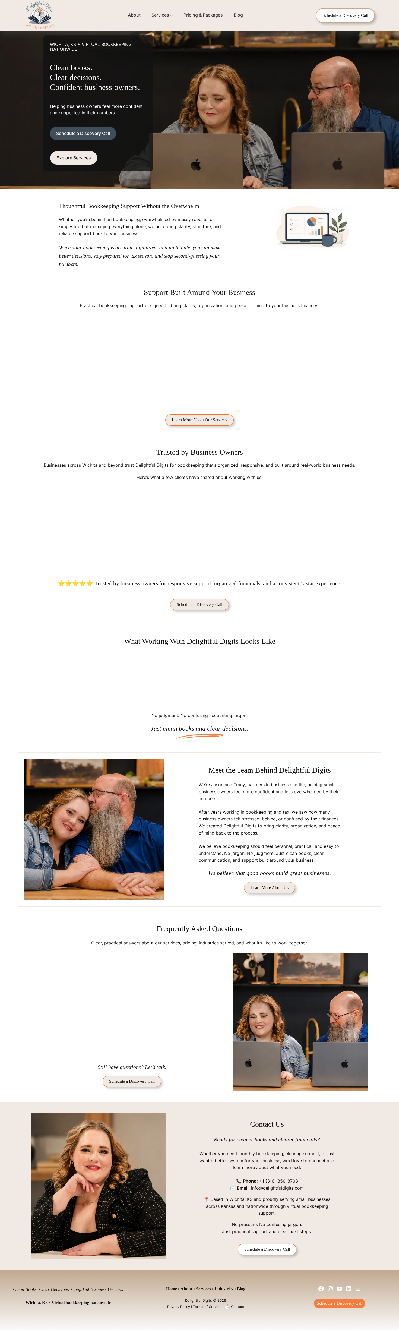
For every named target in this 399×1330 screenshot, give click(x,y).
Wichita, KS (240, 1199)
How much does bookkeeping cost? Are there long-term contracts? (128, 1013)
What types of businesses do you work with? (119, 975)
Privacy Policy (178, 1306)
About (186, 1289)
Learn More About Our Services (199, 420)
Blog (241, 1289)
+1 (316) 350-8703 (278, 1181)
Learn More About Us (270, 887)
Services (203, 1289)
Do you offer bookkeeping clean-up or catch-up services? (133, 992)
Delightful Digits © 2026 (205, 1300)
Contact (237, 1306)
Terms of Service (207, 1306)
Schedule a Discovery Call (345, 15)
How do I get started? (95, 1033)
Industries (224, 1289)
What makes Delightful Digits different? (113, 1049)
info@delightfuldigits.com (277, 1188)
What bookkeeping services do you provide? (119, 959)
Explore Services (73, 157)
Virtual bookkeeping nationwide (81, 1302)
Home (171, 1289)
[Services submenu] (171, 15)
